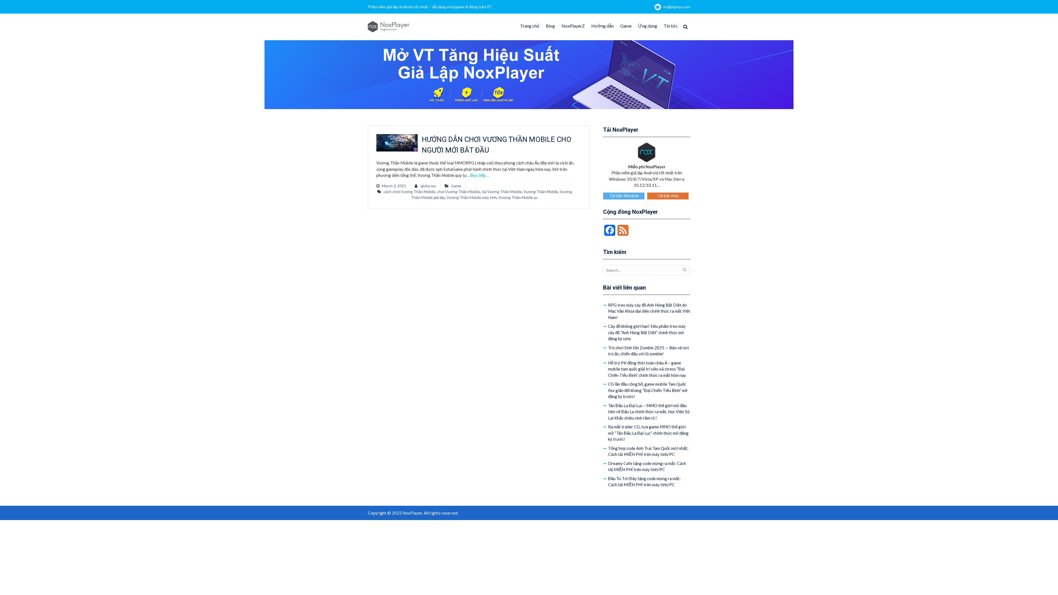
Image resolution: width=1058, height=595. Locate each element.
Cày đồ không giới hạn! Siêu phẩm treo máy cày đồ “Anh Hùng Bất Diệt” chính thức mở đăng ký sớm (647, 332)
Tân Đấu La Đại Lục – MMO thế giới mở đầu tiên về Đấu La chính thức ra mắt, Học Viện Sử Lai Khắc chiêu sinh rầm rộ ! (649, 411)
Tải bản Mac (668, 195)
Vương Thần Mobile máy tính (472, 197)
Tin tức (671, 25)
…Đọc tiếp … (478, 175)
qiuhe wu (428, 185)
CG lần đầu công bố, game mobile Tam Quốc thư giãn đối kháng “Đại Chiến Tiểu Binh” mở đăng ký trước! (648, 390)
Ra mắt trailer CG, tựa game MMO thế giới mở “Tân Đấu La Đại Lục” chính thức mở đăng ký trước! (648, 433)
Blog (550, 25)
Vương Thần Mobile (540, 191)
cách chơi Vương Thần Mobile (409, 191)
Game (625, 25)
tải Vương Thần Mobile (502, 191)
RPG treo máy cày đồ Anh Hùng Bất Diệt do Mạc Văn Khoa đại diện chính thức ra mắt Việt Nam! (649, 311)
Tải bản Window (624, 195)
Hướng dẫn (602, 25)
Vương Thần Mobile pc (518, 197)
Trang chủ (529, 25)
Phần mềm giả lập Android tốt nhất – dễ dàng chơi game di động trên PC (430, 6)
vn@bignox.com (676, 6)
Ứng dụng (647, 25)
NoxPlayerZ (573, 25)
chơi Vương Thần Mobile (458, 191)
